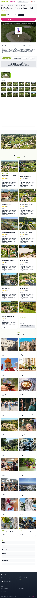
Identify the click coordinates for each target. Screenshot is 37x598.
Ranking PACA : (13, 63)
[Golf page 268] (9, 307)
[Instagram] (5, 581)
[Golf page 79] (27, 223)
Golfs (5, 5)
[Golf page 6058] (27, 308)
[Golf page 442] (9, 251)
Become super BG (5, 588)
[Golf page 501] (9, 195)
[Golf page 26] (27, 167)
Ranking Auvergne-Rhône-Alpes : (7, 322)
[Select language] (32, 2)
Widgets (26, 58)
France (9, 5)
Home (2, 5)
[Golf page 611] (27, 251)
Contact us (4, 591)
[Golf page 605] (9, 166)
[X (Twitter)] (10, 581)
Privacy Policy (21, 588)
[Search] (17, 1)
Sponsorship (4, 589)
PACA (12, 5)
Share (33, 58)
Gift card (3, 586)
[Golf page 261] (27, 279)
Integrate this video (17, 58)
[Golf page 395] (9, 223)
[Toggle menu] (35, 2)
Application (22, 14)
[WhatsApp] (7, 581)
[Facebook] (2, 581)
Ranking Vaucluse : (13, 62)
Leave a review (7, 58)
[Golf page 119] (9, 279)
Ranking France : (13, 64)
